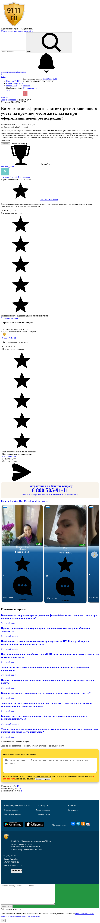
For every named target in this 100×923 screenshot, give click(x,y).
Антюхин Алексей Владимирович (16, 177)
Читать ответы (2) (19, 144)
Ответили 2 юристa (9, 636)
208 (19, 788)
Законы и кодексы (43, 810)
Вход (3, 76)
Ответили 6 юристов (10, 724)
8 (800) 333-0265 (50, 79)
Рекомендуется (7, 166)
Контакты (72, 805)
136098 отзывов (49, 199)
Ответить (5, 144)
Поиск (33, 501)
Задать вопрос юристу (11, 318)
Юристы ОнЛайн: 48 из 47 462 (15, 501)
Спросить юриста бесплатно (14, 72)
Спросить (22, 600)
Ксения (4, 97)
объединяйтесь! (26, 29)
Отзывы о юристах (11, 810)
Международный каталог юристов (17, 805)
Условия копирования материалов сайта (26, 850)
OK (3, 921)
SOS (8, 90)
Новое (11, 86)
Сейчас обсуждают (14, 83)
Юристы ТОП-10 (13, 81)
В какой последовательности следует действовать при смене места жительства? (46, 693)
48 (18, 786)
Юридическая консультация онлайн (17, 31)
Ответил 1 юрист (8, 623)
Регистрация (42, 501)
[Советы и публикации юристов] (14, 26)
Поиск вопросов (42, 805)
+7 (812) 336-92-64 (11, 862)
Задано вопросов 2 (9, 100)
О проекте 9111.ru (43, 814)
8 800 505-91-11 (9, 338)
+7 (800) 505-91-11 (11, 856)
